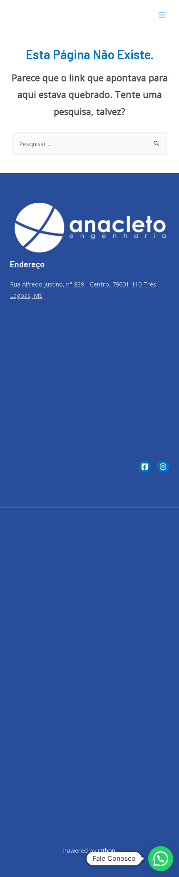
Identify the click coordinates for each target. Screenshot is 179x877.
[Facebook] (145, 467)
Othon (106, 850)
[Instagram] (163, 467)
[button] (160, 858)
